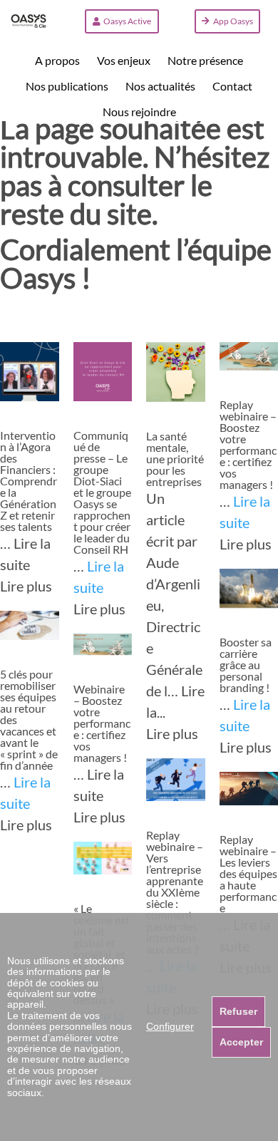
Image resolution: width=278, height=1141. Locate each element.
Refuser (238, 1011)
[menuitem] (57, 60)
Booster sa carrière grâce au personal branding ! (246, 664)
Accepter (241, 1042)
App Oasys (233, 21)
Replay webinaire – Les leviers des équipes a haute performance (248, 873)
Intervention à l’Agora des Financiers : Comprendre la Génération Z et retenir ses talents (28, 480)
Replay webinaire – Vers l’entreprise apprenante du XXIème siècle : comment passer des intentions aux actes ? (174, 892)
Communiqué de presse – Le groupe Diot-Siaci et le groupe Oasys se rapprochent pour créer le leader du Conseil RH (102, 492)
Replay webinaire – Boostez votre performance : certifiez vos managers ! (248, 444)
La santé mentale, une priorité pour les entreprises (175, 458)
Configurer (170, 1026)
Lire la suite (98, 576)
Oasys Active (127, 21)
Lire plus (26, 585)
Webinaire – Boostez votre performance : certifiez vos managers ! (101, 723)
